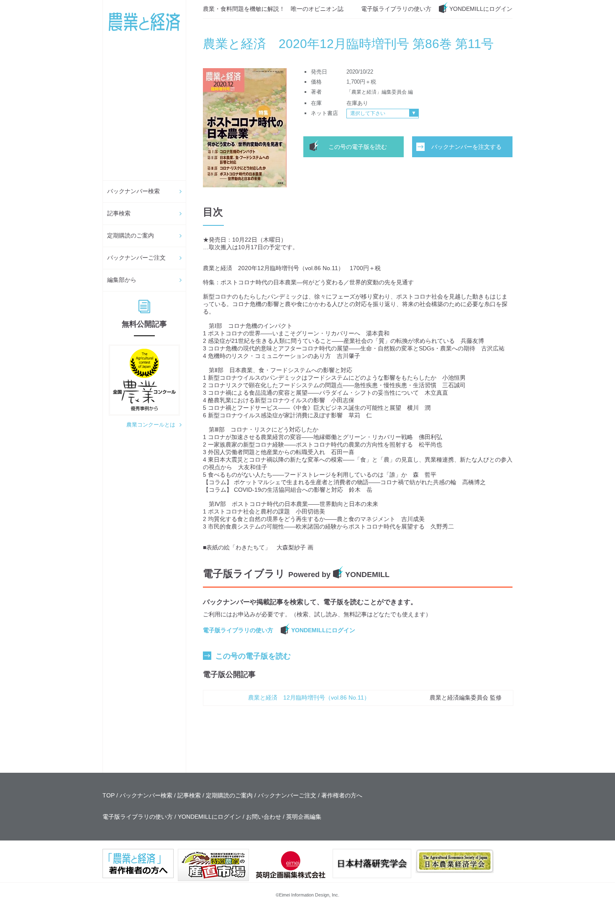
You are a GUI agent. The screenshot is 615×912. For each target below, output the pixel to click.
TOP (108, 795)
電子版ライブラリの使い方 (396, 8)
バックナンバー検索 (133, 191)
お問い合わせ (263, 816)
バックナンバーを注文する (466, 146)
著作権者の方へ (341, 795)
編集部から (121, 279)
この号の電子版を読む (357, 146)
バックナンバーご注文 (136, 257)
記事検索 (119, 213)
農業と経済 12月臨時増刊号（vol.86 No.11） (309, 697)
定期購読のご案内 (130, 235)
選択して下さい (367, 113)
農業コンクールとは (150, 425)
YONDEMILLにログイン (480, 8)
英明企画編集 (303, 816)
